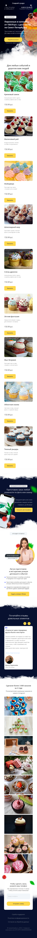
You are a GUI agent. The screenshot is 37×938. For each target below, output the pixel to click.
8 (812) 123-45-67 (26, 7)
